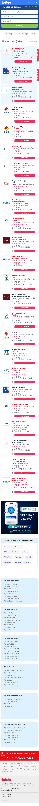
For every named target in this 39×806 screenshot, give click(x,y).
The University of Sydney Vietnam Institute (22, 260)
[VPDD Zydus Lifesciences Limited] (6, 90)
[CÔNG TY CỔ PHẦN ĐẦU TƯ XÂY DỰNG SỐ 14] (6, 110)
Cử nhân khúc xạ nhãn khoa (19, 422)
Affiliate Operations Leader (18, 276)
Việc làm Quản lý (9, 680)
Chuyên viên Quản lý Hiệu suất (20, 181)
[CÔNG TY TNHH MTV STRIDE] (6, 202)
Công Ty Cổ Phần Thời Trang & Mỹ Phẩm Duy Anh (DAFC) (23, 241)
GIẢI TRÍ (19, 771)
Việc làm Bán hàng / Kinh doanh (13, 589)
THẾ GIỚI (5, 769)
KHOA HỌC (27, 766)
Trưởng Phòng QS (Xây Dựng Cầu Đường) (19, 441)
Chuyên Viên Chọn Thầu (18, 127)
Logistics (25, 552)
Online (6, 547)
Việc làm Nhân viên (9, 675)
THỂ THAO (26, 763)
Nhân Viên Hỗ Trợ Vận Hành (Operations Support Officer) (19, 479)
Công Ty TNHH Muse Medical (20, 463)
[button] (33, 2)
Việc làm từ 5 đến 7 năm (11, 737)
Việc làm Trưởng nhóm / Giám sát (14, 677)
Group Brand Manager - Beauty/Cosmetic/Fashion (21, 295)
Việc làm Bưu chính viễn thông (13, 601)
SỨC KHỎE (27, 769)
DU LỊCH (12, 772)
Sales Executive (16, 547)
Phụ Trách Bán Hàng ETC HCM (18, 68)
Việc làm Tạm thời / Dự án (11, 701)
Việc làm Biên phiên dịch (11, 598)
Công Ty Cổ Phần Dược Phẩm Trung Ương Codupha (20, 72)
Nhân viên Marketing (18, 387)
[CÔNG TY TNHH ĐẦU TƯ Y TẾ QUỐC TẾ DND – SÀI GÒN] (6, 424)
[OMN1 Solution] (6, 371)
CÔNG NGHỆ (12, 766)
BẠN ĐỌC (33, 766)
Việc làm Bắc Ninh (9, 630)
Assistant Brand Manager (20, 404)
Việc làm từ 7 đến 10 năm (11, 740)
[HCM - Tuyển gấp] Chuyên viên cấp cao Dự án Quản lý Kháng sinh (19, 257)
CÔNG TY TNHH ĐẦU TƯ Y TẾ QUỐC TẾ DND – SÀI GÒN (23, 426)
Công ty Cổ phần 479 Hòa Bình (20, 444)
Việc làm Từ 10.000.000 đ (11, 649)
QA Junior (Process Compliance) (18, 369)
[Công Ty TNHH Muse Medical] (6, 462)
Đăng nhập (34, 7)
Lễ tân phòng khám (20, 163)
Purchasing (17, 562)
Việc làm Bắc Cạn (9, 625)
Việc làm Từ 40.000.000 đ (11, 658)
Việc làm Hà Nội (8, 613)
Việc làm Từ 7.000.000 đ (11, 646)
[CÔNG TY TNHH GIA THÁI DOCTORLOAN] (6, 50)
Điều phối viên (16, 146)
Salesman (7, 562)
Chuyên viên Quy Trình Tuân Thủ (19, 350)
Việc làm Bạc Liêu (9, 622)
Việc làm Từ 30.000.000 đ (11, 656)
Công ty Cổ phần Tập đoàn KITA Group (23, 184)
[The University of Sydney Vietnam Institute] (6, 259)
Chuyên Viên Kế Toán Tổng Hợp (19, 314)
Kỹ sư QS (16, 332)
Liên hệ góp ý (4, 800)
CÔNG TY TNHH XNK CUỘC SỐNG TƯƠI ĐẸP (23, 222)
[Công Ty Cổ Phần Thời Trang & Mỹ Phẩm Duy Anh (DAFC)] (6, 240)
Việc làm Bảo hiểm (9, 594)
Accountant (19, 557)
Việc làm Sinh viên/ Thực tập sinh (14, 670)
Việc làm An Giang (9, 617)
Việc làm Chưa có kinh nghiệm (13, 730)
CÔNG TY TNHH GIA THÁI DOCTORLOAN (19, 52)
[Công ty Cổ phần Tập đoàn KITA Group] (6, 183)
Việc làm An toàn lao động (11, 586)
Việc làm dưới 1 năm (10, 733)
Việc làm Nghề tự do (10, 704)
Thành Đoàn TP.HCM (6, 796)
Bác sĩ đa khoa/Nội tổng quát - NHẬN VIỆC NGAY (18, 49)
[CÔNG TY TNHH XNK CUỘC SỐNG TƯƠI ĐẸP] (6, 221)
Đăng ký (27, 7)
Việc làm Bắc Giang (9, 627)
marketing (29, 557)
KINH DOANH (12, 763)
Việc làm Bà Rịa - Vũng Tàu (12, 620)
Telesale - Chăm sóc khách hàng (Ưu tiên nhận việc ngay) (18, 460)
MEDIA (5, 763)
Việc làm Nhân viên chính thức (13, 699)
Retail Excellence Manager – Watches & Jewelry (19, 238)
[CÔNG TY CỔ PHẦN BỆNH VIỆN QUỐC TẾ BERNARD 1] (6, 149)
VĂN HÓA (19, 768)
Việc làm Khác (8, 706)
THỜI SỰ (5, 766)
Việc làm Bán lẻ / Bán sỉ (11, 591)
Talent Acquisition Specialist (18, 219)
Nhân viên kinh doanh (11, 552)
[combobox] (19, 12)
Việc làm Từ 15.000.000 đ (11, 651)
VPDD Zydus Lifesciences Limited (22, 91)
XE (12, 769)
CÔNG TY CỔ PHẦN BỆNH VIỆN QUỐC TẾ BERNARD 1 (23, 148)
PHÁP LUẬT (5, 772)
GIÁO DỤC (34, 763)
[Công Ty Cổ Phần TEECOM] (6, 352)
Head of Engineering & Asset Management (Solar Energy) (19, 200)
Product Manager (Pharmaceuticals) (18, 88)
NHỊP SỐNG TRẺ (19, 764)
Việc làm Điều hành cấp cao (12, 685)
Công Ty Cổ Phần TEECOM (19, 353)
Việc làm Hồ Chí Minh (10, 615)
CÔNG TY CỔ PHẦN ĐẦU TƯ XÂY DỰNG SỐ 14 (23, 112)
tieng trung (8, 557)
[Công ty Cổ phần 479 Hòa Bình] (6, 443)
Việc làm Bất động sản (10, 596)
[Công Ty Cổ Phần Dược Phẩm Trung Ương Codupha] (6, 70)
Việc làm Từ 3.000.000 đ (11, 641)
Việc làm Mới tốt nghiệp (11, 673)
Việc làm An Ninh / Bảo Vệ (11, 584)
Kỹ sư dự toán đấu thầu (17, 108)
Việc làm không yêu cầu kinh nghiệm (15, 728)
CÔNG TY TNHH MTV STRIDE (20, 203)
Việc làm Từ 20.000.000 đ (11, 653)
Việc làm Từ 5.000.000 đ (11, 644)
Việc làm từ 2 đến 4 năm (11, 735)
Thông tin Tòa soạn (6, 794)
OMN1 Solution (16, 372)
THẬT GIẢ (34, 769)
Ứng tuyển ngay (23, 61)
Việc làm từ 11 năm (9, 742)
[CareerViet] (25, 758)
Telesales (27, 562)
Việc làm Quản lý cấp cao (11, 682)
